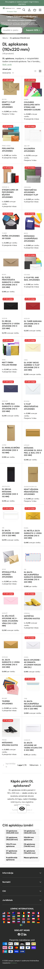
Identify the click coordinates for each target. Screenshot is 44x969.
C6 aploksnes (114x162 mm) (29, 845)
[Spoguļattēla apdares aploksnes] (11, 557)
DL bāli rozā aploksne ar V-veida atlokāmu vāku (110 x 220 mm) (10, 621)
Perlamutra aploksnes (8, 149)
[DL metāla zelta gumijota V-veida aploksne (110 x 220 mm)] (33, 516)
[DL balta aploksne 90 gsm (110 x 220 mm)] (11, 516)
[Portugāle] (38, 919)
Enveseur (14, 963)
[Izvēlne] (40, 10)
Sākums (5, 38)
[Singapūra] (8, 922)
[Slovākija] (13, 922)
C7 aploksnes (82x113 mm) (11, 852)
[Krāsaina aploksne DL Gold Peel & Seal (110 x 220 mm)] (33, 433)
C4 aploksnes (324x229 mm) (30, 832)
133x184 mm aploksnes (29, 838)
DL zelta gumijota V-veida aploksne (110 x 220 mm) (11, 663)
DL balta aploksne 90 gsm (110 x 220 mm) (10, 533)
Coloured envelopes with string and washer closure (32, 106)
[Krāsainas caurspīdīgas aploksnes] (33, 221)
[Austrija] (18, 913)
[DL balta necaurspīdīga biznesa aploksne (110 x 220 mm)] (33, 686)
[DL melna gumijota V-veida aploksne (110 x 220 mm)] (11, 306)
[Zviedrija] (21, 925)
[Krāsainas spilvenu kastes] (11, 728)
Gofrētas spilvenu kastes (32, 617)
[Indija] (18, 916)
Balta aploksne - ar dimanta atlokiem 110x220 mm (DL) (32, 663)
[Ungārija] (33, 922)
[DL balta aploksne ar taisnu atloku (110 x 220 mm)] (33, 728)
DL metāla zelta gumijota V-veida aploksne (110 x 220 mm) (33, 534)
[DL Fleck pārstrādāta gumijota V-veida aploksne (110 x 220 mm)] (11, 262)
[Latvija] (8, 919)
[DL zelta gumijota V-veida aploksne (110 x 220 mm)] (11, 645)
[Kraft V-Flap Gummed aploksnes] (11, 87)
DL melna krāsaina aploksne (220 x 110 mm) (10, 493)
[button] (34, 10)
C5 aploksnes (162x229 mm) (12, 838)
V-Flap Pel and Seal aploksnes (32, 278)
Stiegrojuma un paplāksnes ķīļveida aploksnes (10, 193)
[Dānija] (33, 913)
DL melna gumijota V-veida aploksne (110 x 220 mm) (11, 325)
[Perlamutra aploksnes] (11, 133)
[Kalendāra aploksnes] (33, 133)
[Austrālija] (13, 913)
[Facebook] (19, 934)
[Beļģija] (23, 913)
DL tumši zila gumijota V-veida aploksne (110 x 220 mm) (11, 407)
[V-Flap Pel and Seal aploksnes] (33, 262)
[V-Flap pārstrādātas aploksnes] (33, 389)
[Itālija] (28, 916)
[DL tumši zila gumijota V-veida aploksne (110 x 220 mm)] (11, 389)
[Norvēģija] (23, 919)
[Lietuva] (13, 919)
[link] (9, 765)
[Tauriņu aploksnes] (11, 686)
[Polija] (33, 919)
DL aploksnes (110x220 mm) (29, 852)
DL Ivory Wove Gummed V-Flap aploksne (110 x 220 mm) (31, 366)
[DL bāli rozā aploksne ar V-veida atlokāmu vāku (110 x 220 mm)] (11, 601)
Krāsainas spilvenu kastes (10, 743)
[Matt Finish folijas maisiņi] (11, 348)
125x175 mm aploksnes (11, 845)
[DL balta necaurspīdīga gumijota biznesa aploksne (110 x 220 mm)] (33, 557)
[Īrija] (23, 916)
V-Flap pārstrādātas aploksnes (31, 406)
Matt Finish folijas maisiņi (9, 363)
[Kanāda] (38, 916)
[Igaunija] (13, 916)
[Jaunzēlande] (33, 916)
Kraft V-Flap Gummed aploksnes (8, 104)
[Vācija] (38, 922)
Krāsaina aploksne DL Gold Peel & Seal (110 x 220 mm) (33, 451)
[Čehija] (28, 913)
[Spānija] (28, 922)
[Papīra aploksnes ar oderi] (11, 221)
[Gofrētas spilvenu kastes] (33, 601)
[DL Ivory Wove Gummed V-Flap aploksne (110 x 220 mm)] (33, 348)
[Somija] (23, 922)
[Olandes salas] (28, 919)
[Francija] (38, 913)
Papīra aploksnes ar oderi (11, 237)
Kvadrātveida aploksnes (11, 858)
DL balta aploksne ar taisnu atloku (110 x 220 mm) (33, 746)
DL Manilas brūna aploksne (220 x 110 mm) (11, 450)
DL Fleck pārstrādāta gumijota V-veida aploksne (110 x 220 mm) (11, 282)
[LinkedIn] (25, 934)
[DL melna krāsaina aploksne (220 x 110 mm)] (11, 474)
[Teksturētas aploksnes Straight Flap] (33, 175)
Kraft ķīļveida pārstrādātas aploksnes (31, 492)
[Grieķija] (4, 916)
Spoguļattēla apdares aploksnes (9, 574)
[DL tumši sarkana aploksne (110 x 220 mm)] (33, 306)
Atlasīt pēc (6, 69)
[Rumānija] (4, 922)
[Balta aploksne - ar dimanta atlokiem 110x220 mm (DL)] (33, 645)
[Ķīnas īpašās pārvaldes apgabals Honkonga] (4, 919)
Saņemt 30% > (33, 30)
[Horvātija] (8, 916)
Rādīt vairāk (7, 64)
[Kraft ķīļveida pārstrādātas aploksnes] (33, 474)
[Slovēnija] (18, 922)
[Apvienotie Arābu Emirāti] (8, 913)
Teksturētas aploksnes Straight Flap (31, 192)
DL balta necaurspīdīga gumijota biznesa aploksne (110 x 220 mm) (33, 577)
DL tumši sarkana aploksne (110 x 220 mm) (33, 323)
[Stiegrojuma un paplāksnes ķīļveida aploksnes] (11, 175)
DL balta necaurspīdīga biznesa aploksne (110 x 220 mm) (33, 705)
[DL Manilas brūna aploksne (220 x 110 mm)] (11, 433)
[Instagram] (22, 934)
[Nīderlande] (18, 919)
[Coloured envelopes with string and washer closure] (33, 87)
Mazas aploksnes (31, 857)
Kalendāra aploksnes (29, 149)
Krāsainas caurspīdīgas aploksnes (31, 238)
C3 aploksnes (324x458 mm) (12, 832)
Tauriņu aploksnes (7, 702)
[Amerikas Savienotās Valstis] (4, 913)
